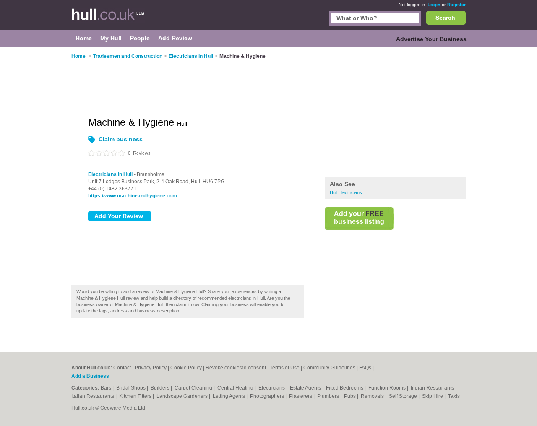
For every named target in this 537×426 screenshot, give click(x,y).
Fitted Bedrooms (345, 388)
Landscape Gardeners (182, 396)
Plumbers (328, 396)
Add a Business (90, 376)
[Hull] (113, 19)
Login (434, 4)
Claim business (121, 139)
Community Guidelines (329, 368)
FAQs (365, 368)
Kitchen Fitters (136, 396)
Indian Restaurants (433, 388)
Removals (373, 396)
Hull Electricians (346, 192)
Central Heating (236, 388)
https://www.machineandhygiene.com (132, 196)
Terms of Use (285, 368)
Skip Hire (433, 396)
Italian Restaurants (93, 396)
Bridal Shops (131, 388)
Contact (122, 368)
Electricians (272, 388)
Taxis (454, 396)
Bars (106, 388)
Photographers (267, 396)
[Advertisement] (395, 112)
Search (445, 17)
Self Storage (403, 396)
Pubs (350, 396)
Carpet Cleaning (194, 388)
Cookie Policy (186, 368)
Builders (161, 388)
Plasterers (301, 396)
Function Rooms (387, 388)
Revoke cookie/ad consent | (238, 368)
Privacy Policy (151, 368)
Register (456, 4)
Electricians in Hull (110, 174)
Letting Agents (229, 396)
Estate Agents (306, 388)
